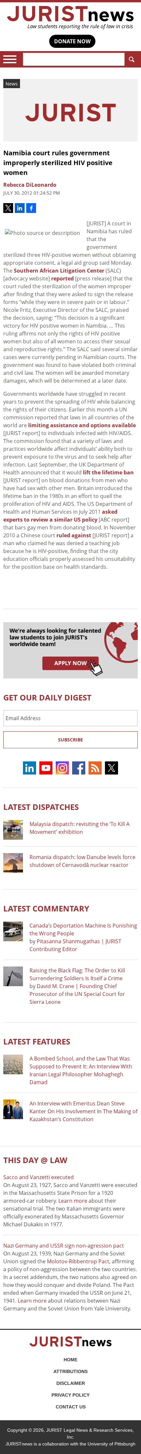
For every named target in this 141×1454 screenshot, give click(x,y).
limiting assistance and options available (82, 425)
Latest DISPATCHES (41, 806)
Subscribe (70, 740)
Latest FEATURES (36, 1041)
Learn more (72, 1200)
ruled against (73, 535)
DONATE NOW (72, 41)
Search (131, 59)
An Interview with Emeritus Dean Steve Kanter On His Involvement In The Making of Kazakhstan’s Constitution (83, 1111)
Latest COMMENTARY (46, 908)
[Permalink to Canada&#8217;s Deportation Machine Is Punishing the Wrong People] (13, 931)
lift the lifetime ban (108, 472)
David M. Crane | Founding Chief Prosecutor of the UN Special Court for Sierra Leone (77, 994)
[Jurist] (70, 18)
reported (62, 278)
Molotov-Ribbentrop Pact (78, 1261)
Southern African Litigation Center (59, 270)
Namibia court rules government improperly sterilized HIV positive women (57, 162)
